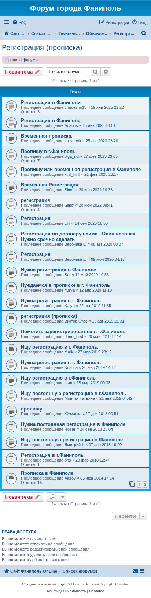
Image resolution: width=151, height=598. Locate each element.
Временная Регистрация (49, 185)
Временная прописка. (47, 136)
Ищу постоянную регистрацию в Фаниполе (72, 439)
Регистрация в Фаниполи (51, 102)
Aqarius (71, 125)
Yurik (69, 352)
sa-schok (73, 141)
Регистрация (36, 218)
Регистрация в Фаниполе (50, 120)
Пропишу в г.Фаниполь (48, 151)
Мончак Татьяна (80, 398)
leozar (70, 429)
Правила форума (21, 59)
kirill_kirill (72, 174)
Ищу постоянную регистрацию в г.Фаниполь (73, 393)
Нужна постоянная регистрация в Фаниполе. (74, 424)
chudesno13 (75, 107)
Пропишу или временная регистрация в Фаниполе (81, 169)
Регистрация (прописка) (42, 47)
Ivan (68, 383)
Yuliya (70, 290)
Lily (67, 223)
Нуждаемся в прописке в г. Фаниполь (65, 285)
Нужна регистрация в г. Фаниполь (61, 300)
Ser (68, 275)
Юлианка (73, 414)
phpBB (63, 584)
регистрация (35, 200)
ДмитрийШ (74, 444)
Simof (69, 190)
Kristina (71, 367)
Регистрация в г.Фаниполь (52, 455)
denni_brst (74, 336)
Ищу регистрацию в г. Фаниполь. (60, 347)
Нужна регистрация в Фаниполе (58, 270)
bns (68, 460)
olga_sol (72, 156)
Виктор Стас (76, 321)
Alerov (70, 478)
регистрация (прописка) (49, 316)
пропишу (31, 409)
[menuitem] (19, 22)
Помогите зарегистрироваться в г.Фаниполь (73, 331)
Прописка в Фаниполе (47, 473)
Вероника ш (75, 244)
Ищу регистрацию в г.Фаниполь (58, 378)
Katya (70, 305)
